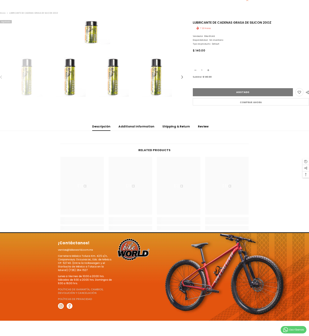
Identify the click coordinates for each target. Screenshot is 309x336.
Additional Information (136, 126)
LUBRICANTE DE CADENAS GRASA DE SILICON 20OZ (232, 22)
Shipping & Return (176, 126)
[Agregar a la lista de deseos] (299, 92)
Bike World (209, 36)
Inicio (2, 13)
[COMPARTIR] (306, 92)
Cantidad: (198, 64)
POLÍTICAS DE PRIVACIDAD (75, 299)
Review (203, 126)
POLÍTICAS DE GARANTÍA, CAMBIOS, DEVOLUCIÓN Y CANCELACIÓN (80, 291)
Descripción (101, 126)
